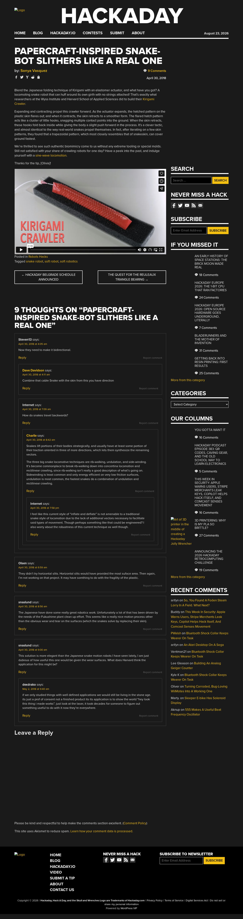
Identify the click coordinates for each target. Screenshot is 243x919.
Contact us (200, 205)
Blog (38, 33)
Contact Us (62, 889)
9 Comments (156, 71)
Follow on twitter (180, 205)
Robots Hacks (38, 257)
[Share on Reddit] (33, 77)
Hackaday (122, 16)
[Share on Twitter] (22, 77)
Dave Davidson (33, 370)
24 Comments (208, 298)
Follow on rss (193, 205)
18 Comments (208, 275)
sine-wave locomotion (51, 155)
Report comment (152, 357)
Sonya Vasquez (34, 70)
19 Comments (208, 570)
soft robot (51, 261)
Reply (22, 358)
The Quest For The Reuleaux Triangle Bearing (132, 277)
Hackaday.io (62, 33)
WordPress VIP (129, 908)
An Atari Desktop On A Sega (204, 645)
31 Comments (208, 351)
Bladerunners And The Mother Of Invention (210, 339)
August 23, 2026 (216, 33)
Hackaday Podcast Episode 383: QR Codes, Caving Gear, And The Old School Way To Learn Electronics (211, 454)
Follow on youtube (187, 205)
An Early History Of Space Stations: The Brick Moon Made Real (211, 261)
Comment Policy (134, 823)
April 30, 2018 (156, 78)
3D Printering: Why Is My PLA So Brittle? (210, 524)
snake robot (34, 261)
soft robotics (69, 261)
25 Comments (208, 373)
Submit (117, 33)
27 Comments (208, 535)
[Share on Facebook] (16, 77)
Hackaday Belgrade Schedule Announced (48, 277)
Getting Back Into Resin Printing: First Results (211, 362)
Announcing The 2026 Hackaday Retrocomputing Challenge (209, 557)
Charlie (31, 436)
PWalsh (176, 633)
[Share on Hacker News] (27, 77)
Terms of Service (174, 900)
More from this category (188, 380)
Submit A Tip (62, 878)
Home (20, 33)
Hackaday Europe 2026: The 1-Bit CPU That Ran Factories (211, 286)
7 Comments (207, 328)
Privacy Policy (155, 900)
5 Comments (207, 471)
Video (56, 872)
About (138, 33)
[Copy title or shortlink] (38, 77)
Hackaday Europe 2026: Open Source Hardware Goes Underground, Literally (210, 312)
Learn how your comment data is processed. (101, 831)
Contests (93, 33)
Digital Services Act (197, 900)
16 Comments (208, 438)
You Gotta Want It (210, 430)
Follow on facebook (174, 205)
